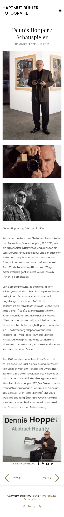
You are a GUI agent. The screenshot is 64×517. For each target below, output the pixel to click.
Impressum (49, 496)
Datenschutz (32, 499)
